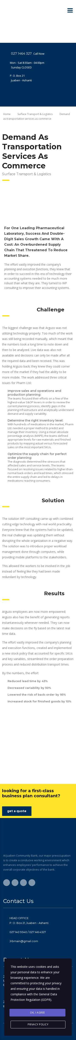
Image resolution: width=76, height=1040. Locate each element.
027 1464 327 (21, 53)
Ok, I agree (37, 1012)
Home (7, 114)
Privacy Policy (38, 1024)
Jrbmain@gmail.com (24, 941)
